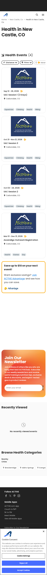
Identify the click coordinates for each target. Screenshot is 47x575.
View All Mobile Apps (13, 518)
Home (4, 19)
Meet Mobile (10, 515)
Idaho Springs (28, 467)
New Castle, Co (16, 19)
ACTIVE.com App (12, 506)
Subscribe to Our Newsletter (17, 527)
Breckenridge (10, 467)
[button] (26, 62)
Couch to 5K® (10, 509)
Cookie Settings (23, 556)
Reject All (23, 563)
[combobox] (10, 62)
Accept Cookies (23, 570)
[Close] (43, 531)
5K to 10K (8, 512)
